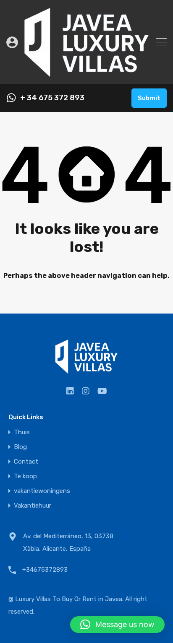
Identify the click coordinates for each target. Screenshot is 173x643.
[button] (117, 624)
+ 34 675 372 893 (52, 97)
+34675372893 (45, 569)
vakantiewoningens (42, 491)
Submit (149, 98)
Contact (26, 462)
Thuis (22, 432)
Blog (20, 447)
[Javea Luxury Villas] (86, 74)
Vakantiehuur (32, 506)
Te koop (25, 476)
